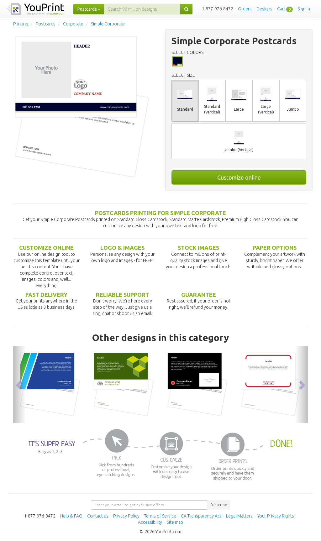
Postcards (45, 23)
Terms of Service (160, 515)
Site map (175, 522)
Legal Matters (239, 515)
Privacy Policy (126, 515)
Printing (20, 23)
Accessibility (150, 522)
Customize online (239, 177)
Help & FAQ (71, 515)
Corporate (73, 23)
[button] (19, 384)
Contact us (97, 515)
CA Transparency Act (201, 515)
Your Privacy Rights (275, 515)
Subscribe (218, 505)
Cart (281, 8)
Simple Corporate (108, 23)
